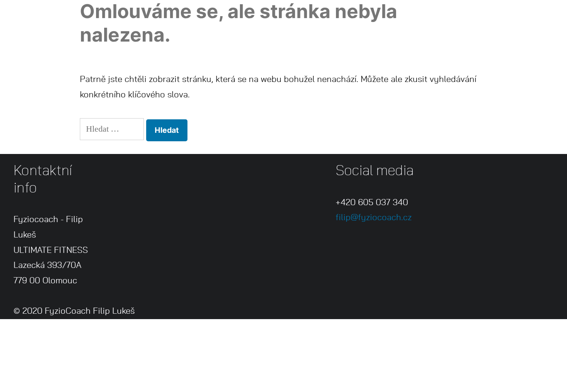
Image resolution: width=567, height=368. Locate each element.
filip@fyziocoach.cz (374, 217)
